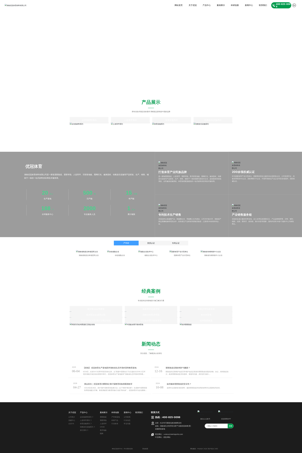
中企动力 (200, 449)
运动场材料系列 (89, 120)
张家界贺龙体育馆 (151, 309)
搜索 (230, 426)
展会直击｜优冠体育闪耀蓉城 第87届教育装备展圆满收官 (108, 384)
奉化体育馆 (206, 315)
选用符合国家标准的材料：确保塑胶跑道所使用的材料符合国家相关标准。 (194, 388)
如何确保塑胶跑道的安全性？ (179, 384)
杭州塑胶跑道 (206, 320)
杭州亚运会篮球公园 (95, 315)
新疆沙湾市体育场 (206, 309)
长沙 (205, 449)
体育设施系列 (171, 120)
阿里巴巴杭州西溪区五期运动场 (96, 320)
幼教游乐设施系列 (212, 120)
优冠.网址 (166, 437)
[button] (29, 80)
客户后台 (211, 449)
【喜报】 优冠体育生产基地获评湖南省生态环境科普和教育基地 (109, 368)
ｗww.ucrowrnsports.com (173, 434)
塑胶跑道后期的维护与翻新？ (178, 368)
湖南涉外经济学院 (151, 315)
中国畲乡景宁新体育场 (151, 320)
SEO (216, 449)
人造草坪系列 (130, 120)
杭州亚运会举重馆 (95, 309)
